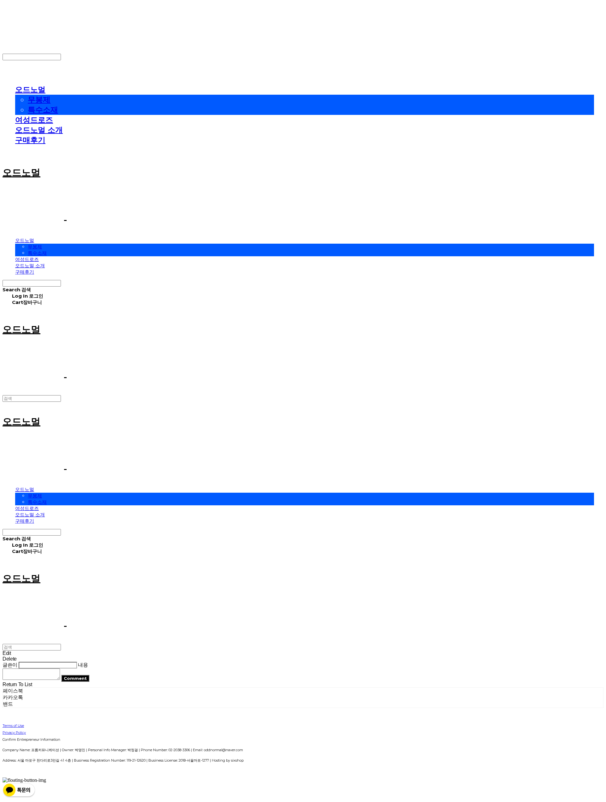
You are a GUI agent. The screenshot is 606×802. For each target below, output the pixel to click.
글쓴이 (10, 665)
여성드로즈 (34, 119)
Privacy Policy (14, 732)
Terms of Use (13, 725)
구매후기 (30, 140)
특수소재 (43, 109)
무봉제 (39, 99)
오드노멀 (30, 89)
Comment (75, 678)
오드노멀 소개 (39, 129)
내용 (83, 665)
